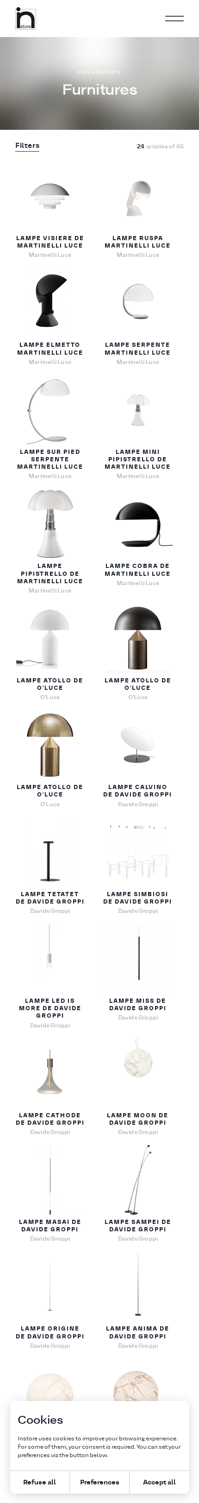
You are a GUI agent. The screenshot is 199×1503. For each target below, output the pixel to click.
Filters (27, 145)
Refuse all (39, 1482)
